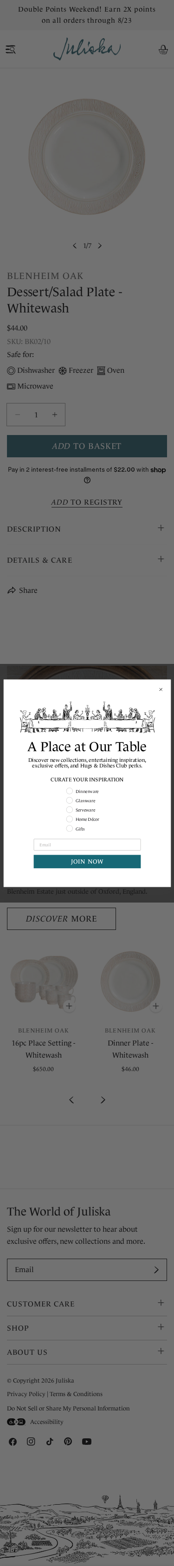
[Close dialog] (160, 689)
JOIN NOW (87, 861)
